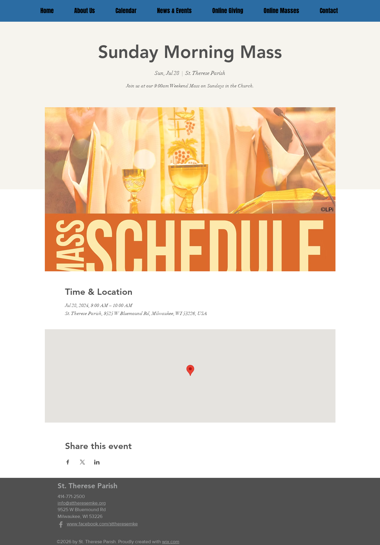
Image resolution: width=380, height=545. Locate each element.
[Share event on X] (82, 462)
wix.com (170, 541)
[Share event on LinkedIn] (97, 462)
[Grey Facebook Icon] (61, 524)
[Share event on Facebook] (68, 462)
